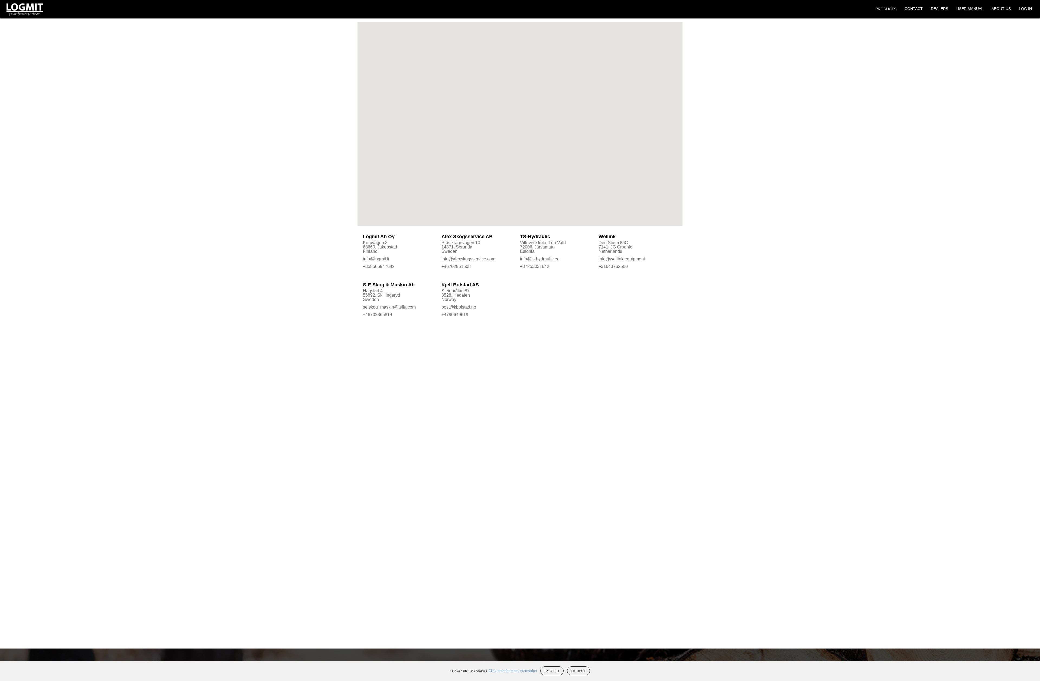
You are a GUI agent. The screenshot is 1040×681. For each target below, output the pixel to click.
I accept (552, 671)
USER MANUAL (969, 8)
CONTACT (914, 8)
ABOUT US (1001, 8)
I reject (578, 671)
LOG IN (1025, 8)
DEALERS (939, 8)
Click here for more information (513, 671)
